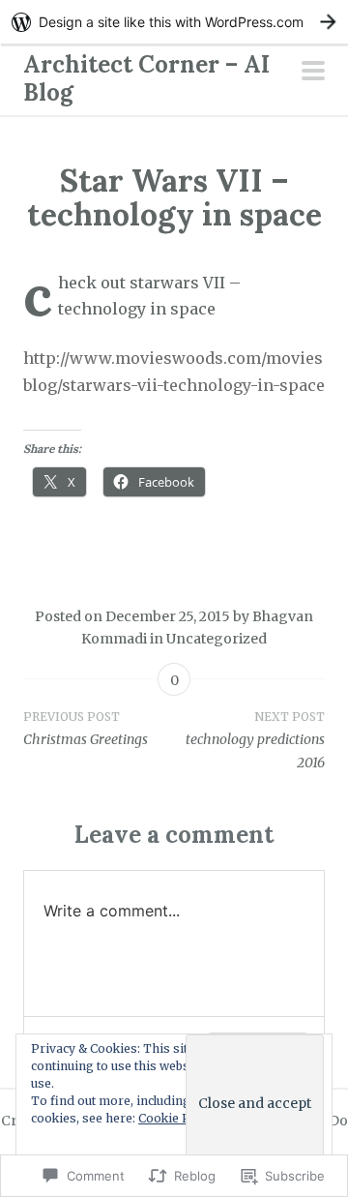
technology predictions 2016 (255, 740)
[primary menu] (313, 72)
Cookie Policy (178, 1118)
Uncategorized (216, 638)
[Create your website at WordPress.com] (174, 22)
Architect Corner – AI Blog (146, 78)
